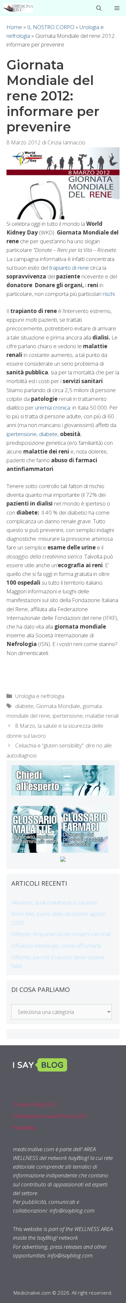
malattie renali (102, 715)
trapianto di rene (69, 267)
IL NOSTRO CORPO (50, 27)
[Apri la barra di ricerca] (99, 8)
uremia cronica (52, 407)
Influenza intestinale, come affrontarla (56, 945)
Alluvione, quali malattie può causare (54, 902)
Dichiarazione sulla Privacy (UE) (49, 1116)
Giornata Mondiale (58, 706)
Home (14, 27)
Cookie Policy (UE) (34, 1104)
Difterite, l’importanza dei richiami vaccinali (60, 934)
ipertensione (21, 434)
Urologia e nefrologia (39, 696)
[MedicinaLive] (18, 8)
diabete (48, 434)
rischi (109, 293)
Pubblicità (24, 1127)
